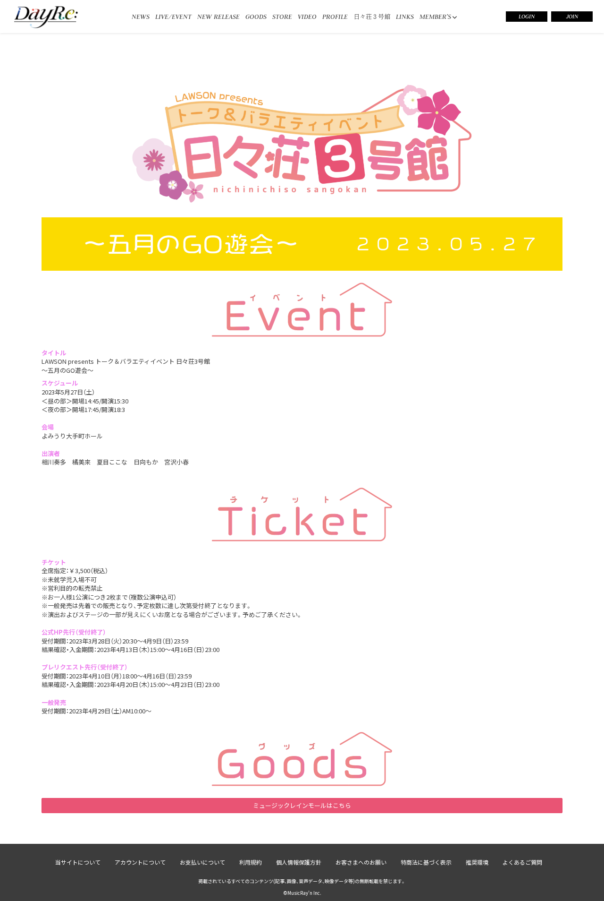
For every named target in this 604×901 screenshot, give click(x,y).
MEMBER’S (435, 16)
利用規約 (250, 862)
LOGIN (527, 16)
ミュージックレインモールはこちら (302, 805)
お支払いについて (202, 862)
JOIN (572, 16)
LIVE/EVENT (173, 16)
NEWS (141, 16)
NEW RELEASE (218, 16)
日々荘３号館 (371, 16)
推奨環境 (477, 862)
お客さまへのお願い (361, 862)
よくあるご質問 (522, 862)
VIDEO (307, 16)
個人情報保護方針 (298, 862)
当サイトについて (78, 862)
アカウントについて (140, 862)
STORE (282, 16)
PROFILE (335, 16)
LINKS (405, 16)
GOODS (256, 16)
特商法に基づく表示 (426, 862)
